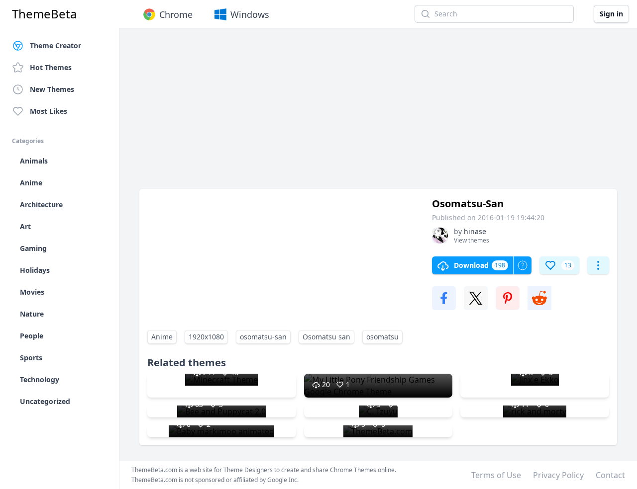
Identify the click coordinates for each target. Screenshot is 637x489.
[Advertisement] (378, 113)
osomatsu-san (263, 336)
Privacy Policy (558, 475)
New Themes (52, 89)
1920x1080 (206, 336)
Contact (610, 475)
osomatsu (382, 336)
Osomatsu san (326, 336)
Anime (162, 336)
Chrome (176, 14)
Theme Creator (55, 45)
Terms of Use (496, 475)
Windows (249, 14)
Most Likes (48, 111)
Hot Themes (51, 67)
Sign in (611, 13)
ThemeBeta (44, 14)
